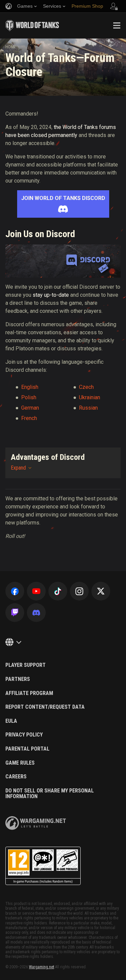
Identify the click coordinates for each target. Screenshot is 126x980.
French (29, 418)
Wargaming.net (41, 967)
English (29, 387)
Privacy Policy (24, 735)
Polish (28, 397)
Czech (86, 387)
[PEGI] (43, 866)
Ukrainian (89, 397)
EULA (11, 721)
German (30, 408)
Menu (117, 25)
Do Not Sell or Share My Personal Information (49, 793)
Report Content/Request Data (45, 707)
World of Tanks (32, 25)
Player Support (25, 665)
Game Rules (20, 763)
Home (10, 47)
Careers (16, 777)
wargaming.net (35, 823)
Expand (18, 468)
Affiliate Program (29, 693)
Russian (88, 408)
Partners (17, 679)
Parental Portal (27, 749)
